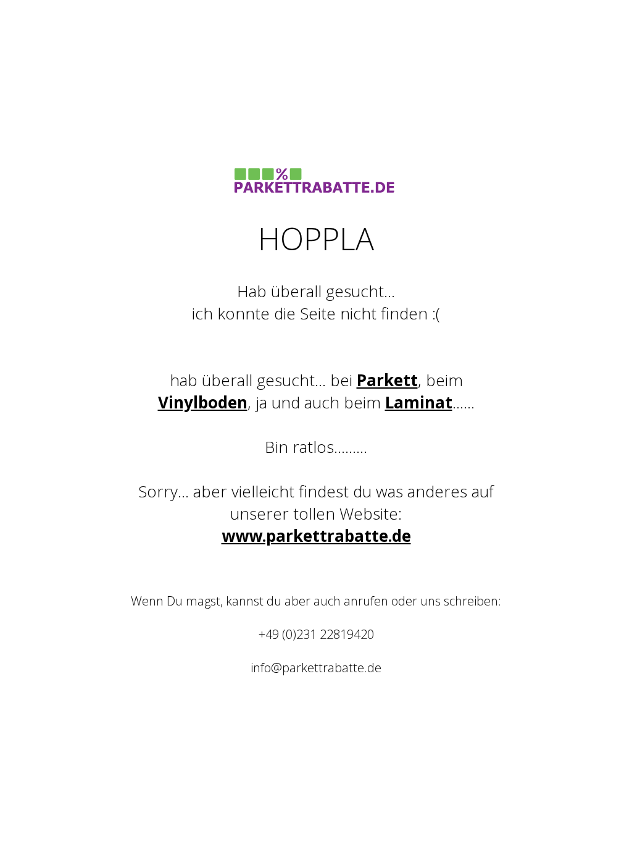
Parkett (387, 380)
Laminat (418, 402)
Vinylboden (202, 402)
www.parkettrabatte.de (316, 536)
